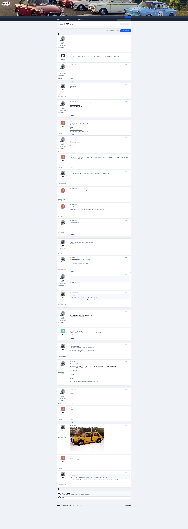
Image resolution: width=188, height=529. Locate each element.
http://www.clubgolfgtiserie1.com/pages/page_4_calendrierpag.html (82, 315)
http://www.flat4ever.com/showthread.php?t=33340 (92, 299)
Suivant (69, 489)
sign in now (80, 494)
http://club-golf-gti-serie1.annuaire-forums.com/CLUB (88, 332)
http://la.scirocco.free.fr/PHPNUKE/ (76, 130)
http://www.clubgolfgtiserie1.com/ (76, 106)
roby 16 (63, 334)
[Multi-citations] (70, 51)
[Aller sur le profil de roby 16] (63, 331)
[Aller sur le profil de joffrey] (63, 123)
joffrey (63, 126)
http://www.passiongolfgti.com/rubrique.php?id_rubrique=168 (87, 427)
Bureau (63, 43)
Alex (62, 27)
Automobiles (72, 27)
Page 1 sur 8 (75, 489)
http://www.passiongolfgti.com (75, 105)
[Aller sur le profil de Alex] (59, 27)
